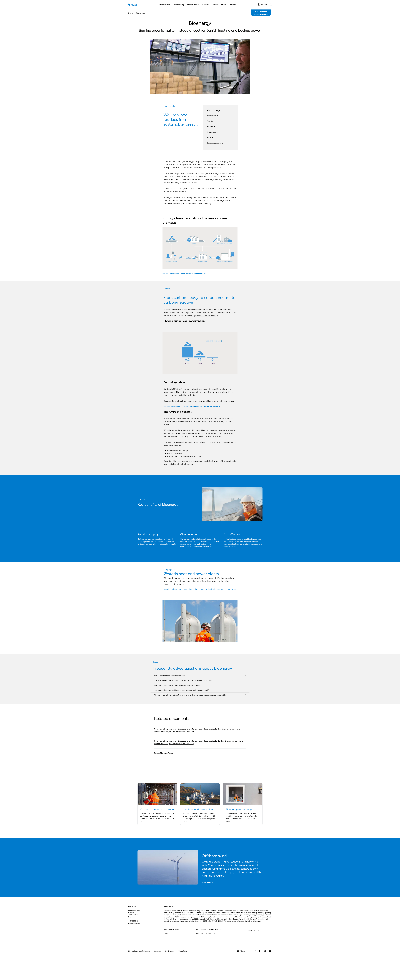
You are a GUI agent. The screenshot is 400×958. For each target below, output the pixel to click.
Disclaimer (157, 951)
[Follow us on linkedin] (260, 951)
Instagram (257, 921)
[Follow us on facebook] (250, 951)
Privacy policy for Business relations (208, 929)
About (223, 5)
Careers (215, 5)
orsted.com (231, 921)
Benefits (210, 126)
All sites (242, 951)
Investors (205, 5)
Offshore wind (164, 5)
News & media (193, 5)
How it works (212, 115)
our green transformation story (204, 315)
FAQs (209, 137)
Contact (232, 5)
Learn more (206, 882)
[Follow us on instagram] (255, 951)
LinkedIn (248, 921)
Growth (210, 121)
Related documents (214, 143)
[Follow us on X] (265, 951)
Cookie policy (169, 951)
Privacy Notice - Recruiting (205, 933)
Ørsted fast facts (253, 930)
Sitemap (167, 933)
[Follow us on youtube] (270, 951)
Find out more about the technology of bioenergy (182, 273)
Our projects (211, 132)
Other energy (178, 5)
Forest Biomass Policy (163, 753)
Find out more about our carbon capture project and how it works (191, 406)
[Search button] (271, 4)
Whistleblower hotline (171, 929)
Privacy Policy (183, 951)
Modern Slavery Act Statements (139, 951)
